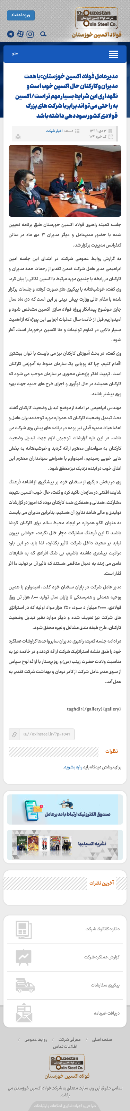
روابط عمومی (36, 1040)
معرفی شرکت (70, 1040)
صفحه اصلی (102, 1040)
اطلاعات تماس (65, 1047)
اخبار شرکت (54, 131)
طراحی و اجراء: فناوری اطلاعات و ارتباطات (65, 1106)
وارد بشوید (73, 767)
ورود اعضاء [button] (20, 15)
